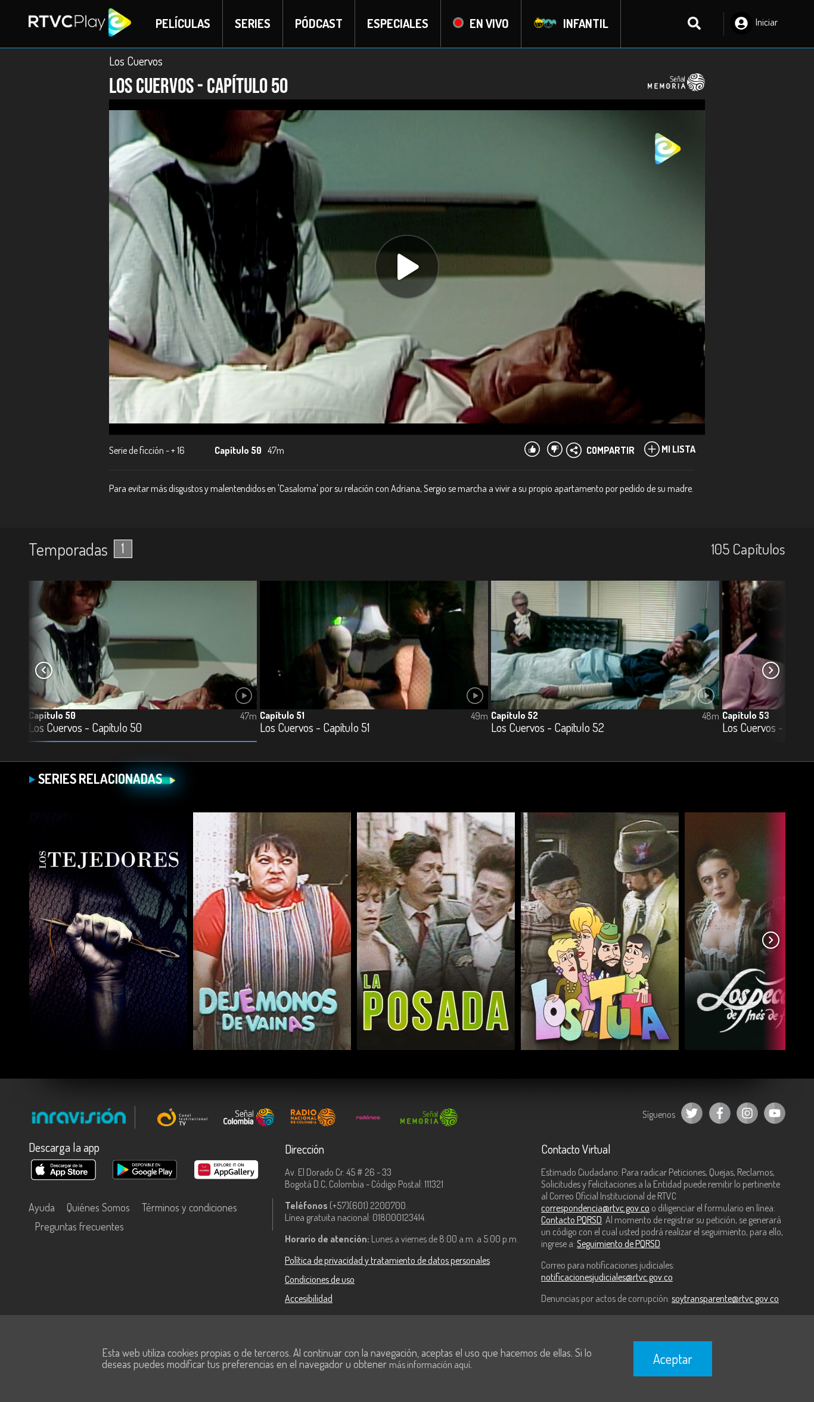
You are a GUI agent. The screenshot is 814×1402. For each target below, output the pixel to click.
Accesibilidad (309, 1298)
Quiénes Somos (98, 1207)
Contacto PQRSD (571, 1220)
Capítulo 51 (282, 715)
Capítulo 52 (514, 715)
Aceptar (672, 1358)
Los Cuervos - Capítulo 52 (547, 728)
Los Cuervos (136, 60)
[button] (770, 671)
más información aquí (429, 1364)
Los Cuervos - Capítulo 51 (314, 728)
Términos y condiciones (189, 1207)
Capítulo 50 (52, 715)
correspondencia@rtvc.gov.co (595, 1208)
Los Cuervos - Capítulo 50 (85, 728)
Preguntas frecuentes (79, 1226)
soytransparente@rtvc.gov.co (725, 1298)
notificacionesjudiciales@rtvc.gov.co (607, 1277)
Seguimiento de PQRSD (618, 1244)
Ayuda (42, 1207)
